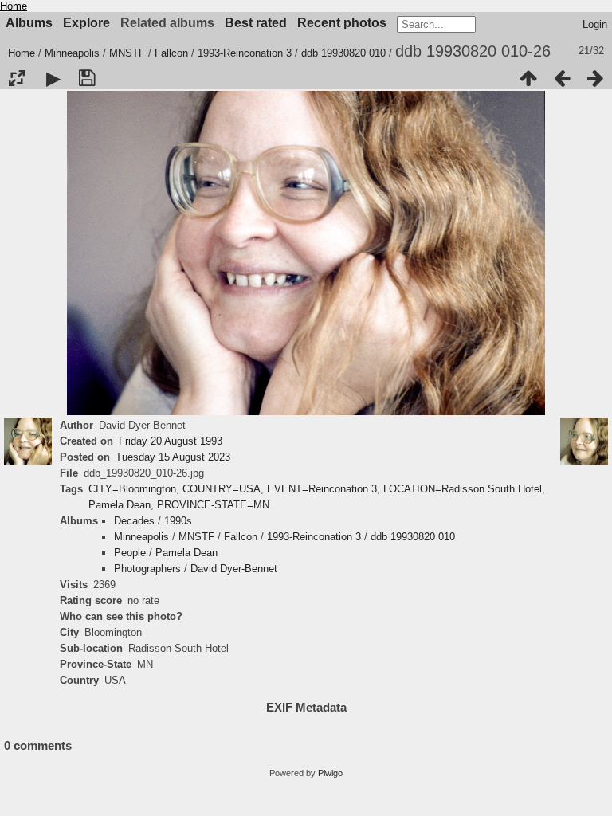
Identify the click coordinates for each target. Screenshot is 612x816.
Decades (134, 521)
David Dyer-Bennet (233, 569)
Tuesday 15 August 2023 (173, 457)
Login (595, 24)
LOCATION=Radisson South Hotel (462, 489)
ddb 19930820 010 (343, 53)
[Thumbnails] (528, 78)
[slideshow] (53, 78)
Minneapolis (72, 53)
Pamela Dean (119, 505)
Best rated (256, 22)
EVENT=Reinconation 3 (322, 489)
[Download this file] (87, 78)
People (130, 553)
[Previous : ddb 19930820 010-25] (562, 78)
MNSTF (127, 53)
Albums (29, 22)
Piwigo (330, 773)
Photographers (147, 569)
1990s (178, 521)
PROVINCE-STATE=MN (213, 505)
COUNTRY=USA (221, 489)
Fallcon (171, 53)
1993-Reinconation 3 (245, 53)
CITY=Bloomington (132, 489)
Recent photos (341, 22)
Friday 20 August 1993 (170, 441)
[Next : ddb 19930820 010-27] (595, 78)
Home (13, 6)
